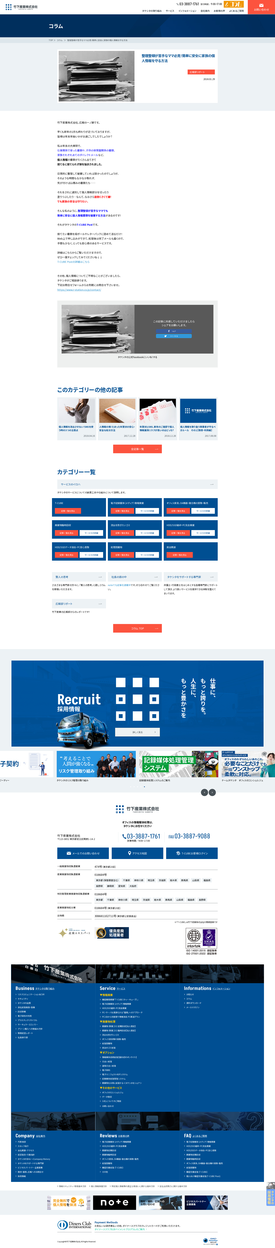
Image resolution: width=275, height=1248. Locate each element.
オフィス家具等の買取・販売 (114, 1039)
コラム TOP (137, 628)
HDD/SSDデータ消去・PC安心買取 (201, 1150)
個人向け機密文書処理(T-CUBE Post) (203, 1176)
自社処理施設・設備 (26, 1007)
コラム (59, 40)
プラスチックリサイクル (27, 1020)
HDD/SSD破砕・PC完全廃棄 (114, 1008)
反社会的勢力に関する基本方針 (173, 1186)
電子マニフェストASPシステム (115, 1074)
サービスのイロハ (70, 484)
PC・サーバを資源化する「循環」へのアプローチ (122, 1012)
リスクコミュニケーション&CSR (31, 994)
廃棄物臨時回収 (109, 1154)
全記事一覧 (137, 449)
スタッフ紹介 (23, 1146)
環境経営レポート (25, 1033)
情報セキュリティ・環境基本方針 (72, 1186)
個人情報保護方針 (99, 1186)
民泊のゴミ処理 (109, 1047)
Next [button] (212, 792)
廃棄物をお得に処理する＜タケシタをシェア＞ (122, 1083)
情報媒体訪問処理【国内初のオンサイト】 (119, 1057)
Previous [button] (204, 792)
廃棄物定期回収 (109, 1150)
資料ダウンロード (193, 1003)
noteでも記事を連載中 (119, 585)
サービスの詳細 (147, 510)
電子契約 (106, 1070)
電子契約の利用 (25, 1015)
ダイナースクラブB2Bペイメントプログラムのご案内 (120, 1229)
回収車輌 (22, 1011)
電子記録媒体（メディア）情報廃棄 (116, 1003)
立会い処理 (107, 1061)
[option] (102, 766)
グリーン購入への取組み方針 (30, 1028)
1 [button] (130, 786)
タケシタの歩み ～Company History (34, 1159)
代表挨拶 (22, 1141)
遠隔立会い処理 (109, 1065)
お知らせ (190, 994)
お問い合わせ (108, 1106)
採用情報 (22, 1176)
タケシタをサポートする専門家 (184, 577)
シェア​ (174, 331)
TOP (51, 40)
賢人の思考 (62, 577)
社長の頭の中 (119, 577)
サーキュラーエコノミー (28, 1024)
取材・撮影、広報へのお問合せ (30, 1171)
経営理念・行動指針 (26, 1154)
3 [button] (137, 786)
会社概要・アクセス (26, 1150)
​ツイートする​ (174, 336)
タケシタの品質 (24, 1003)
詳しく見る (137, 732)
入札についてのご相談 (111, 1101)
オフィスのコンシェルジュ (112, 1092)
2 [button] (134, 786)
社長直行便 (23, 1037)
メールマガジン (192, 1007)
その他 (105, 1171)
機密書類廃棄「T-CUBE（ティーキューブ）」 (120, 999)
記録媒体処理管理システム (113, 1078)
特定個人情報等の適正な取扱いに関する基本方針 (133, 1186)
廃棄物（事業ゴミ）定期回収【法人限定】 (119, 1026)
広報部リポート (197, 72)
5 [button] (144, 786)
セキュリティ (23, 998)
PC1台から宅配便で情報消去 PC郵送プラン (121, 1016)
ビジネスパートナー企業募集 (30, 1167)
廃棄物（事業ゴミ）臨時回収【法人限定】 (119, 1030)
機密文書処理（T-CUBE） (113, 1167)
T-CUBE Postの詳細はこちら (73, 262)
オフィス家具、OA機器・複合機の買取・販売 (120, 1159)
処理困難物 (107, 1043)
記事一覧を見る (68, 510)
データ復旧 (107, 1096)
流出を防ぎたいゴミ (110, 1034)
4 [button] (141, 786)
